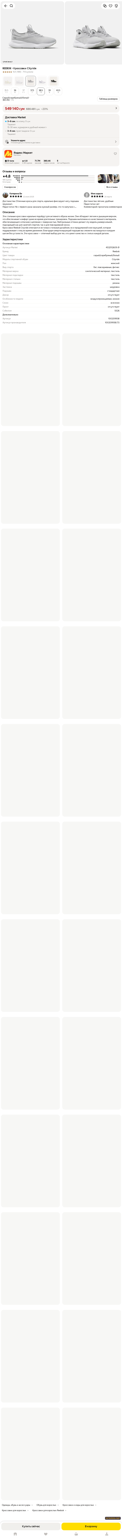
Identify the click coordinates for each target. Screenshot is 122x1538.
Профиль (107, 1534)
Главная (15, 1534)
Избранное (45, 1534)
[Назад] (6, 6)
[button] (8, 81)
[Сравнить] (105, 6)
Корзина (76, 1534)
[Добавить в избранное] (110, 6)
